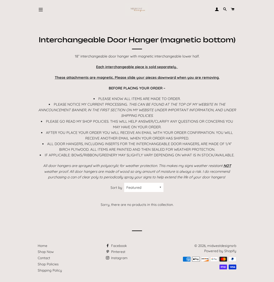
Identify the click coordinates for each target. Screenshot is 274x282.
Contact (44, 258)
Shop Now (46, 252)
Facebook (118, 246)
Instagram (119, 258)
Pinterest (117, 252)
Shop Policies (48, 264)
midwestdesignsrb (221, 246)
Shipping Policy (50, 270)
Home (42, 246)
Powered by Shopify (220, 251)
